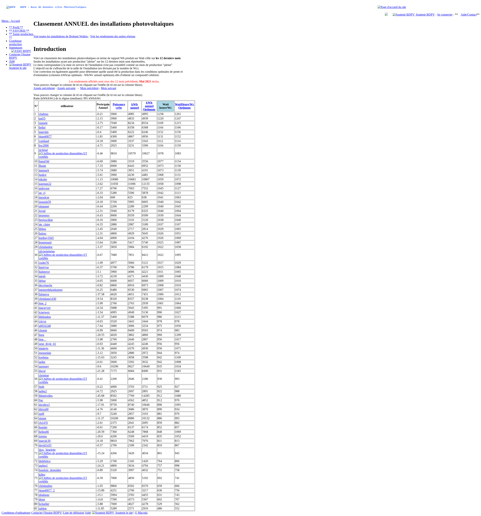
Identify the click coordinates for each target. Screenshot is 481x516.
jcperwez (44, 312)
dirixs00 (43, 409)
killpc (42, 474)
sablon (43, 508)
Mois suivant (108, 88)
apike (42, 361)
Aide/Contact (468, 14)
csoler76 (44, 262)
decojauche (45, 285)
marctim (43, 132)
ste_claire (44, 224)
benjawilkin (46, 219)
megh (42, 276)
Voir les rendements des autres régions (112, 36)
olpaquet (44, 206)
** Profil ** (16, 27)
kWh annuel (134, 106)
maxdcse (44, 197)
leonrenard (45, 242)
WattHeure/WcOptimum (184, 106)
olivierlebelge (47, 251)
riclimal (43, 150)
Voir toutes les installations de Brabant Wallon (60, 36)
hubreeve (44, 271)
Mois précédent (89, 88)
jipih (41, 386)
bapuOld (44, 161)
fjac (41, 400)
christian (44, 375)
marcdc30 (45, 440)
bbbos (42, 228)
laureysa (44, 267)
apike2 (43, 391)
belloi (42, 127)
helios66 (44, 431)
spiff (41, 413)
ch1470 (43, 422)
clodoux (43, 114)
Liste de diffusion (73, 512)
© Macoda (141, 512)
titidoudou (45, 316)
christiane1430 (47, 298)
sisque (42, 418)
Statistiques (15, 47)
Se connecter (444, 14)
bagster (43, 427)
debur (42, 280)
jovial (42, 210)
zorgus (43, 436)
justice (42, 174)
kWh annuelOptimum (149, 106)
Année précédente (44, 88)
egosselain (45, 352)
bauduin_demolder (50, 470)
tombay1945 (46, 237)
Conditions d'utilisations (16, 512)
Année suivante (66, 88)
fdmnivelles (46, 395)
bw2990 (44, 145)
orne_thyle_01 (47, 343)
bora (41, 334)
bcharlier (44, 503)
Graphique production (15, 42)
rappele (43, 123)
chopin (43, 330)
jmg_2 (42, 303)
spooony (44, 366)
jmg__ (42, 339)
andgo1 (43, 465)
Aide (12, 61)
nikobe (43, 179)
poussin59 (45, 201)
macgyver (45, 307)
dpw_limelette (47, 449)
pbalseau (44, 494)
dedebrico (45, 461)
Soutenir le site (17, 68)
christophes (45, 485)
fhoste (42, 165)
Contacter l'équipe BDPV (46, 512)
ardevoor (44, 188)
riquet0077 (45, 136)
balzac (42, 233)
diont (42, 499)
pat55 (42, 118)
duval (42, 370)
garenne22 (45, 183)
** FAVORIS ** (19, 30)
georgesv (44, 215)
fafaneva (44, 294)
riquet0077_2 (47, 490)
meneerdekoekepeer (51, 289)
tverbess (43, 357)
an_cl (42, 192)
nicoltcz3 (44, 404)
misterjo (43, 348)
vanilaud (44, 141)
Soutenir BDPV (425, 14)
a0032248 (45, 325)
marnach (44, 170)
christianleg (45, 247)
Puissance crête (119, 106)
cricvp (42, 321)
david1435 (45, 445)
